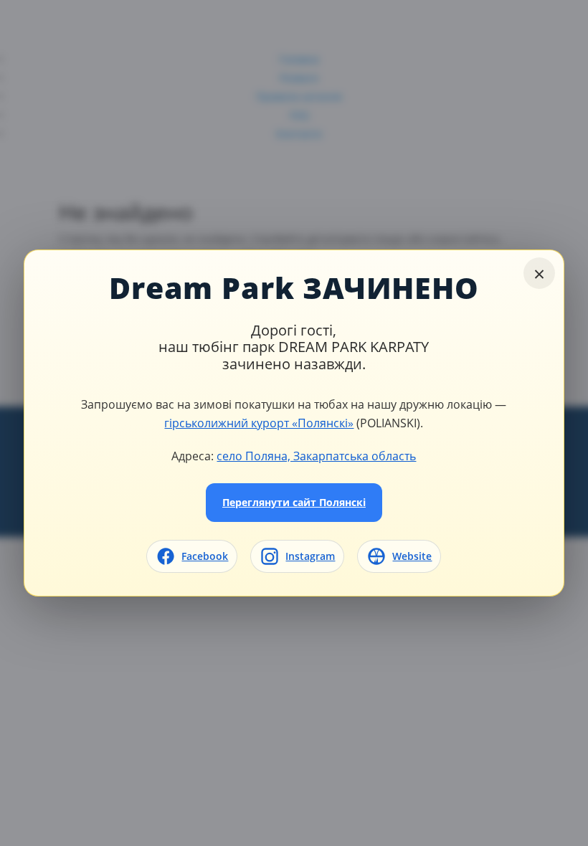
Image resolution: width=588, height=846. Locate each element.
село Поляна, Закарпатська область (316, 455)
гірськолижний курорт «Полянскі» (259, 422)
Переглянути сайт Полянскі (294, 502)
